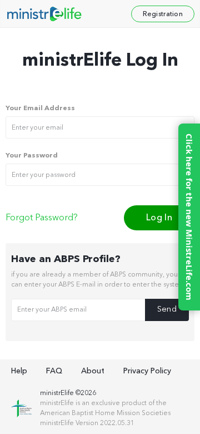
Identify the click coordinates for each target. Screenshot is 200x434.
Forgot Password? (42, 218)
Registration (163, 13)
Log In (159, 217)
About (92, 371)
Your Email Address (40, 108)
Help (19, 371)
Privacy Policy (147, 371)
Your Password (32, 155)
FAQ (54, 371)
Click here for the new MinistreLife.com (189, 217)
